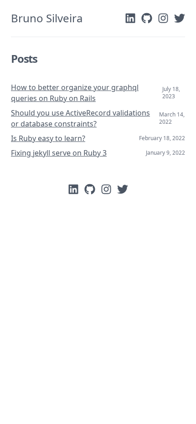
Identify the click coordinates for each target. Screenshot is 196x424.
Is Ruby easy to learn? (48, 138)
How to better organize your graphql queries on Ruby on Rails (75, 92)
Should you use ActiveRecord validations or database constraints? (80, 118)
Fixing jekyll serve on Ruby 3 (59, 153)
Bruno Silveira (47, 18)
